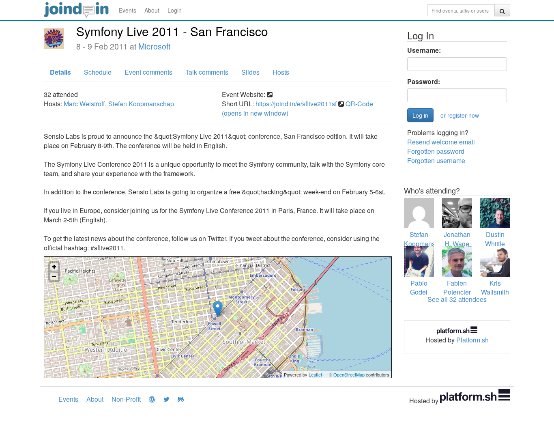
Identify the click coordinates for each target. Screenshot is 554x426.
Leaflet (315, 374)
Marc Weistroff (84, 103)
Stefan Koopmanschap (141, 103)
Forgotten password (435, 151)
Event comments (148, 72)
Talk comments (206, 72)
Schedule (98, 72)
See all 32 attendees (457, 299)
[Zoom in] (54, 267)
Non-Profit (126, 399)
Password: (423, 81)
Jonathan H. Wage (457, 239)
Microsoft (154, 46)
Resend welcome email (441, 141)
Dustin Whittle (495, 239)
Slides (250, 72)
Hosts (281, 72)
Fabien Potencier (457, 287)
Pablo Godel (418, 287)
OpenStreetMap (349, 374)
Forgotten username (436, 160)
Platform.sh (472, 339)
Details (60, 72)
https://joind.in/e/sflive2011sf (296, 103)
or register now (459, 115)
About (151, 10)
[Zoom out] (54, 276)
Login (174, 10)
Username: (424, 50)
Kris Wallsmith (495, 287)
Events (127, 10)
